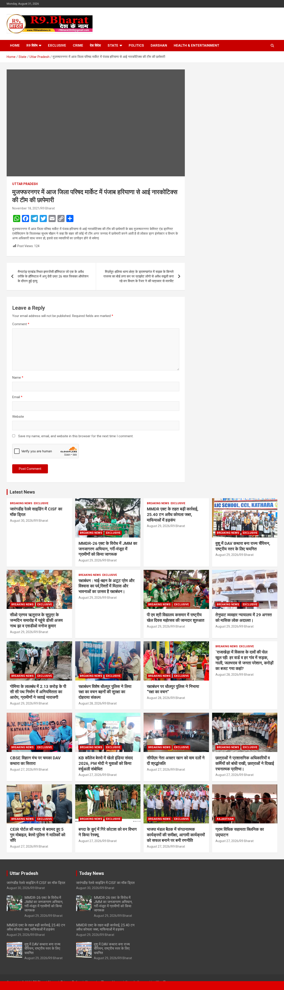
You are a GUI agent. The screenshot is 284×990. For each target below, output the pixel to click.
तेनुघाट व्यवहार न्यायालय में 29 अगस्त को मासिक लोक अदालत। (243, 617)
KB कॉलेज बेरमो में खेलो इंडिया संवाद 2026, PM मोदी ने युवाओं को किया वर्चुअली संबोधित (106, 763)
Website (18, 417)
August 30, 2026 (21, 520)
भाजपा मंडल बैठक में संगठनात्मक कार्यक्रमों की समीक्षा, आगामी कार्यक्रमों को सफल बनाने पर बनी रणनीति (176, 835)
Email (17, 397)
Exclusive (57, 45)
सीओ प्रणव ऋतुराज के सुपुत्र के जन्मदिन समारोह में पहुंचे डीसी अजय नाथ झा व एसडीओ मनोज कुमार (36, 620)
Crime (78, 45)
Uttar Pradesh (25, 184)
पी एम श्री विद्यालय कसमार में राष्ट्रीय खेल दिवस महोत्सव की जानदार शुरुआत (175, 617)
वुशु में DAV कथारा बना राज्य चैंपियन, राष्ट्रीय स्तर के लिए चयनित (242, 546)
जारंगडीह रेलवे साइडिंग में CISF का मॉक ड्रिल (36, 883)
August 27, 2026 (21, 769)
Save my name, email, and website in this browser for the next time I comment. (75, 436)
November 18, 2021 (25, 208)
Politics (136, 45)
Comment (20, 324)
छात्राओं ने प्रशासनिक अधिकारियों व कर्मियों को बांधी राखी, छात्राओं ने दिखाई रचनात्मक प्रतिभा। (244, 763)
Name (17, 378)
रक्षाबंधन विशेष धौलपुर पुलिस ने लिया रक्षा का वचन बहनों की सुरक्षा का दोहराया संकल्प (105, 692)
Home (15, 45)
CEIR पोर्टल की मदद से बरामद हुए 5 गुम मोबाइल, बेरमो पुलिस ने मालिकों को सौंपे (37, 835)
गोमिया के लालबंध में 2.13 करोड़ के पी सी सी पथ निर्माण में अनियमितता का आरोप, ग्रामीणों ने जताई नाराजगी (38, 692)
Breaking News (21, 503)
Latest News (22, 492)
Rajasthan (225, 819)
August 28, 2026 (90, 703)
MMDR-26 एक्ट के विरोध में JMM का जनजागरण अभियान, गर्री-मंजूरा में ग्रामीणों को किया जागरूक (108, 549)
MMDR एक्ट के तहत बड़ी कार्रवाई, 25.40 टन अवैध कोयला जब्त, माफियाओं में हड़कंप (172, 514)
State (113, 45)
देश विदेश (95, 45)
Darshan (159, 45)
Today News (91, 873)
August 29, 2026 (90, 560)
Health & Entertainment (196, 45)
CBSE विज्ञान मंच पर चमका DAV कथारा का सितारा (35, 760)
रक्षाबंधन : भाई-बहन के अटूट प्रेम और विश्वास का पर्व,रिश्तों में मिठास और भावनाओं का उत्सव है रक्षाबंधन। (106, 586)
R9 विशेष (31, 45)
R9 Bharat (48, 208)
